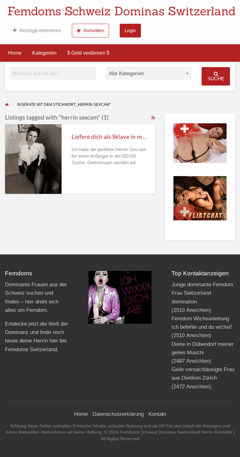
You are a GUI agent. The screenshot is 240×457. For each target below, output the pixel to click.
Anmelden (93, 30)
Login (130, 30)
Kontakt (157, 414)
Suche (216, 78)
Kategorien (44, 53)
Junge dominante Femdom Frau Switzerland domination (202, 293)
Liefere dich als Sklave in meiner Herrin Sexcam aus (139, 136)
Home (15, 53)
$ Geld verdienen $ (88, 53)
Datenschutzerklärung (118, 414)
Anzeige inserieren (40, 30)
